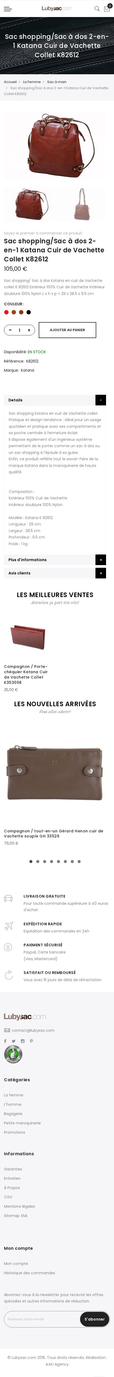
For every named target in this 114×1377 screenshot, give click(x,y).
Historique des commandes (29, 1273)
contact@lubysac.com (33, 1030)
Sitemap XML (16, 1215)
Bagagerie (13, 1113)
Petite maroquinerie (22, 1123)
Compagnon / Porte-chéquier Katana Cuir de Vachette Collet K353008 (26, 674)
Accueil (10, 81)
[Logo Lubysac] (57, 8)
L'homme (12, 1104)
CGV (8, 1197)
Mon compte (16, 1263)
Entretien (12, 1178)
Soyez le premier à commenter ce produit (43, 233)
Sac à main (57, 81)
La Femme (32, 81)
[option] (6, 312)
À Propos (12, 1187)
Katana (27, 370)
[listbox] (55, 312)
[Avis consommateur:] (13, 1054)
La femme (13, 1095)
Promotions (14, 1132)
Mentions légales (19, 1206)
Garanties (13, 1169)
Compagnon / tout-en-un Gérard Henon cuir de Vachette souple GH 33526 (53, 833)
